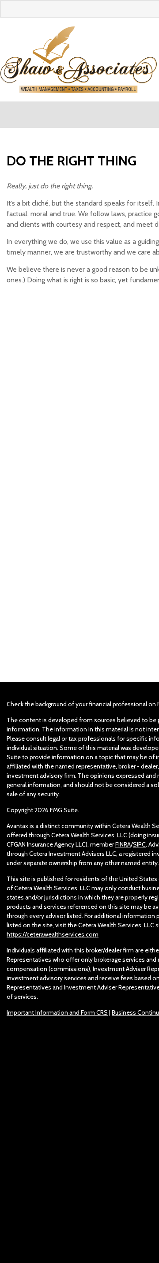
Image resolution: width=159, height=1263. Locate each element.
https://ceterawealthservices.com (52, 934)
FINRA (123, 844)
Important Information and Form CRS (57, 1012)
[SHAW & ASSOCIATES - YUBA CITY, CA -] (78, 59)
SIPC (139, 844)
